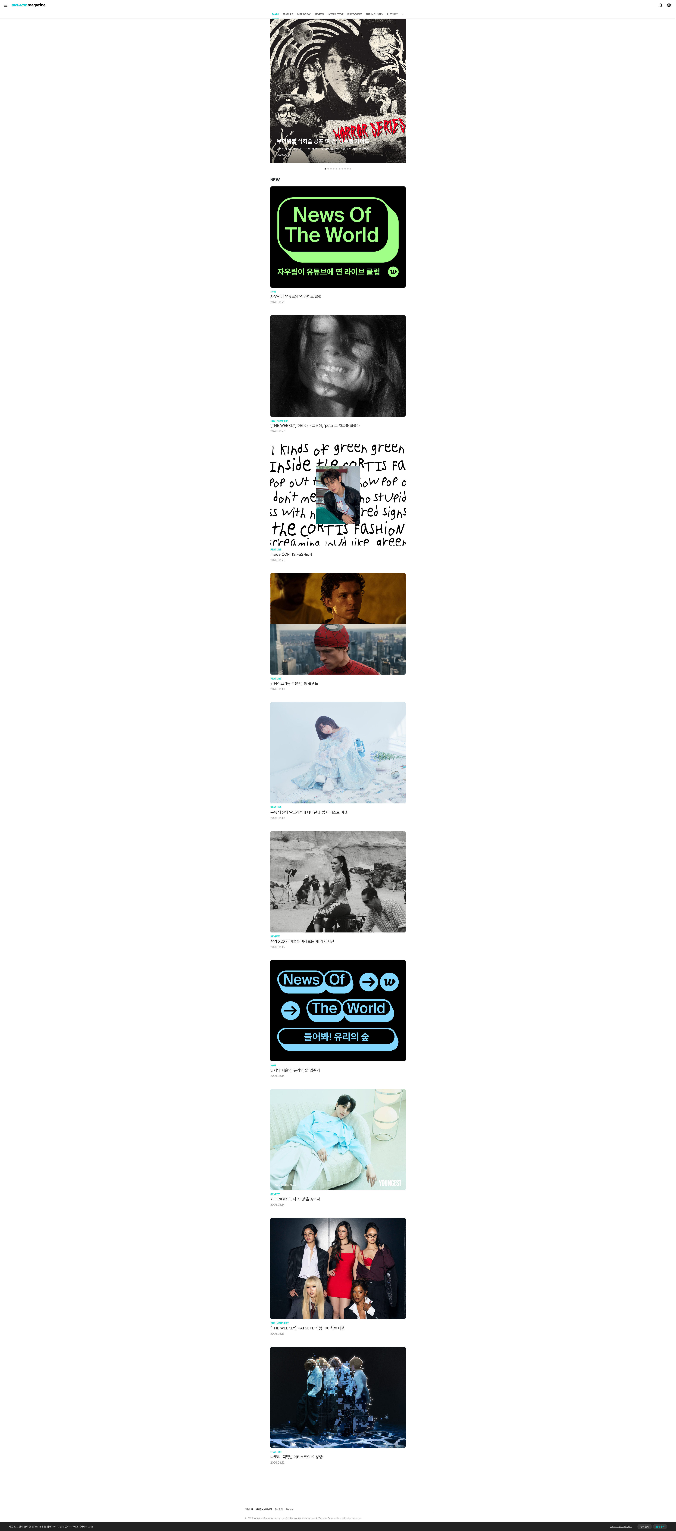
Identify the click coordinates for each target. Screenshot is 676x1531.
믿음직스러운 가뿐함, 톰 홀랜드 (294, 683)
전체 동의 (660, 1526)
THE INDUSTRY (374, 14)
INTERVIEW (304, 14)
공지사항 (289, 1509)
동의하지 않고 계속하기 (621, 1526)
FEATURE (288, 14)
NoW (404, 14)
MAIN (275, 14)
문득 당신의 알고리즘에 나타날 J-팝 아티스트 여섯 (308, 812)
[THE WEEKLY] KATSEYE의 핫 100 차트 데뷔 (307, 1328)
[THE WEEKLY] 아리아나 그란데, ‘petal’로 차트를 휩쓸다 (315, 425)
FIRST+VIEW (354, 14)
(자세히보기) (86, 1526)
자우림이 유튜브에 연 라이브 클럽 (295, 296)
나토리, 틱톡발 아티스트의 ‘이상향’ (296, 1457)
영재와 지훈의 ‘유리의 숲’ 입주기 (295, 1070)
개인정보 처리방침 (264, 1509)
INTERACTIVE (335, 14)
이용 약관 (249, 1509)
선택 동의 (644, 1526)
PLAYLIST (392, 14)
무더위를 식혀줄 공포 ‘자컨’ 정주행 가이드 (323, 141)
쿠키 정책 (279, 1509)
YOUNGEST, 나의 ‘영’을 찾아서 (295, 1199)
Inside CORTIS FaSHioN (291, 554)
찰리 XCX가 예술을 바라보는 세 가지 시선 (302, 941)
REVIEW (319, 14)
